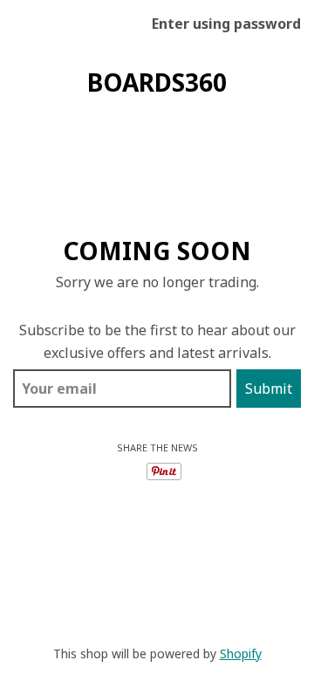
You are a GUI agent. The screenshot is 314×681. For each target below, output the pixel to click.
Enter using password (226, 23)
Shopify (241, 653)
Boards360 (157, 82)
